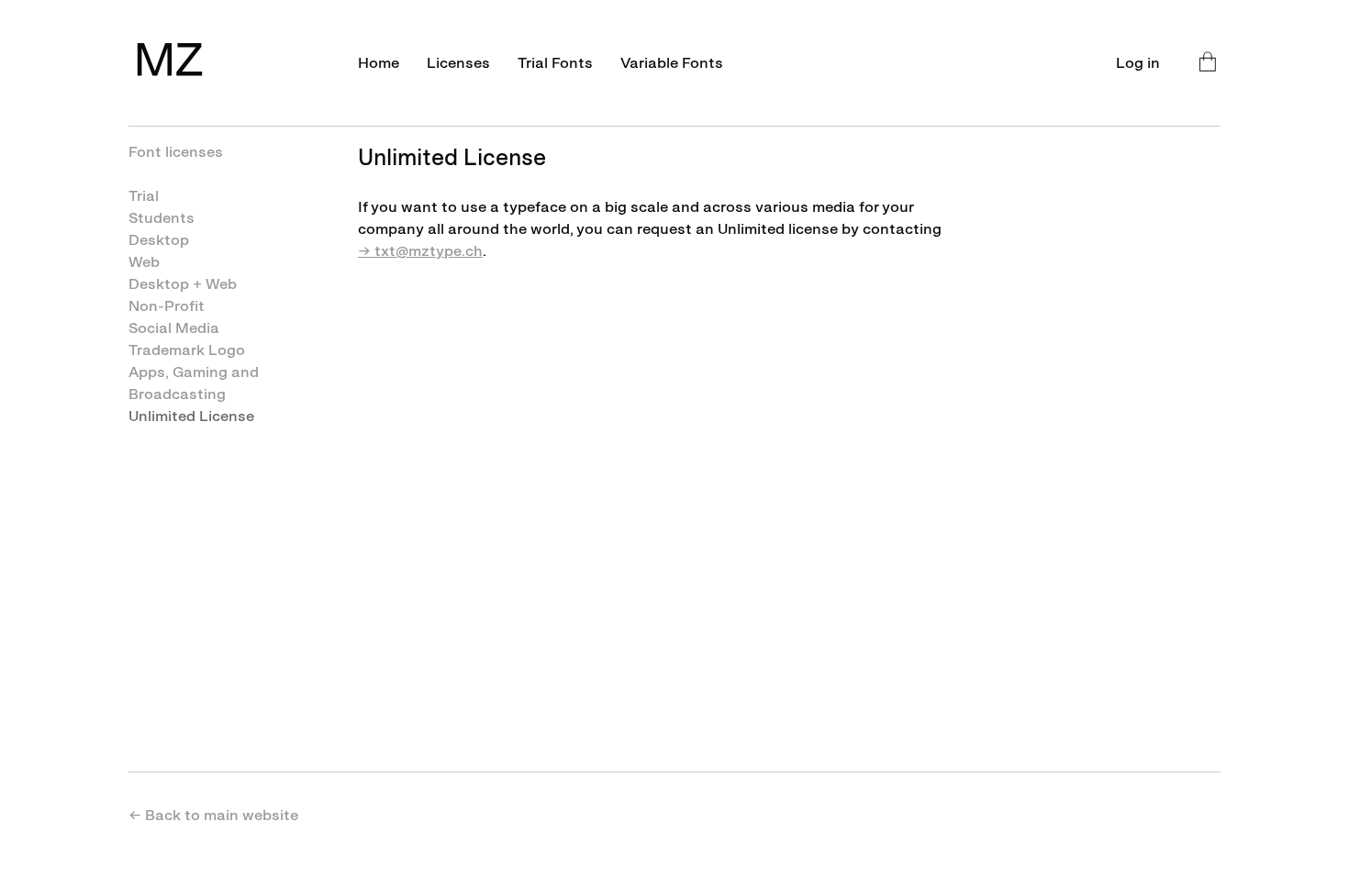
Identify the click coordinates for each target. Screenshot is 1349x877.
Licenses (458, 63)
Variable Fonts (671, 63)
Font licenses (175, 152)
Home (378, 63)
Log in (1138, 63)
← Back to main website (213, 815)
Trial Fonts (555, 63)
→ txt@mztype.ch (420, 251)
